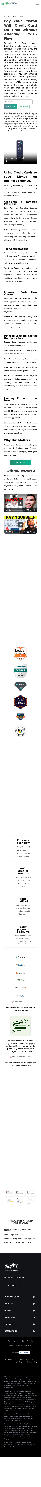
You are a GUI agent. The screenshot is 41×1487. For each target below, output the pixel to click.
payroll (33, 760)
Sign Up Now (10, 107)
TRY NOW (20, 462)
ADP (26, 1145)
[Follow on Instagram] (23, 1341)
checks (24, 1132)
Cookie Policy (32, 1362)
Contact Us (11, 1285)
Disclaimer (9, 1359)
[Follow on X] (9, 1341)
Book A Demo (23, 107)
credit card (9, 775)
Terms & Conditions (25, 1359)
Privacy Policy (17, 1362)
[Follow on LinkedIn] (18, 1341)
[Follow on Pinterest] (32, 1341)
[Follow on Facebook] (27, 1341)
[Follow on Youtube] (13, 1341)
